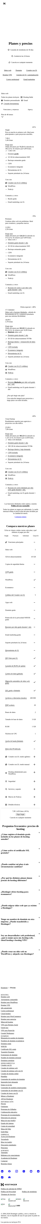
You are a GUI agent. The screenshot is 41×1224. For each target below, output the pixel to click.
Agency (30, 109)
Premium (15, 536)
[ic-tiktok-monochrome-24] (2, 1177)
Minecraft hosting (7, 1022)
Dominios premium (7, 1060)
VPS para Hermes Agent (9, 1025)
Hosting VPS (5, 1005)
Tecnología (5, 1139)
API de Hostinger (7, 1099)
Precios (3, 1104)
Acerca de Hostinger (8, 1136)
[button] (20, 836)
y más (18, 1205)
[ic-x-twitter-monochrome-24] (24, 1171)
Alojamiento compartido (9, 1000)
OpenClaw (4, 1028)
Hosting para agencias (8, 1019)
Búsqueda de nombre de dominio (12, 1038)
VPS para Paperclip (7, 1030)
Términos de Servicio (8, 1194)
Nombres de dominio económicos (12, 1041)
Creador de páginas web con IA (12, 1071)
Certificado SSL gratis (8, 1049)
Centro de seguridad (8, 1126)
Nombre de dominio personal (11, 1058)
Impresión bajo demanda (9, 1082)
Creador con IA (6, 1065)
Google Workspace (7, 1033)
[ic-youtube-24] (31, 1171)
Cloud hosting (6, 1014)
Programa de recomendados (10, 1115)
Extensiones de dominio (9, 1055)
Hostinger (4, 988)
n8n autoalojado (6, 1008)
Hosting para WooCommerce (11, 1016)
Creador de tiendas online (9, 1074)
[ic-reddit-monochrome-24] (38, 1171)
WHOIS (4, 1046)
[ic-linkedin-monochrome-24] (2, 1171)
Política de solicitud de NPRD (11, 1189)
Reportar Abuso (6, 1164)
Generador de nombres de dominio (13, 1079)
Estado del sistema (7, 1123)
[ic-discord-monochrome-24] (9, 1177)
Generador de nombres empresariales (13, 1088)
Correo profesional (7, 1011)
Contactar (4, 1161)
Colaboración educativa (9, 1112)
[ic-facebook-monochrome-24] (9, 1171)
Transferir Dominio (7, 1052)
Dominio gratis (6, 1044)
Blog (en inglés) (6, 1142)
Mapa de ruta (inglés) (8, 1120)
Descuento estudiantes (8, 1145)
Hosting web (5, 997)
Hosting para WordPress (9, 1002)
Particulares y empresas (11, 109)
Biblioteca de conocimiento (10, 1155)
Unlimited (26, 536)
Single (6, 536)
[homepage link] (5, 4)
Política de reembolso (29, 1192)
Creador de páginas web (9, 1068)
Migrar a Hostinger (7, 1096)
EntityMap (4, 1132)
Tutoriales (4, 1152)
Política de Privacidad (8, 1192)
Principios (4, 1148)
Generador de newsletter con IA (12, 1090)
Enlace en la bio (6, 1085)
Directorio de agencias (8, 1118)
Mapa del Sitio (6, 1129)
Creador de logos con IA (9, 1093)
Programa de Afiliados (8, 1109)
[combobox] (20, 116)
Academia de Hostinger (9, 1158)
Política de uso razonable (20, 506)
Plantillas (4, 1076)
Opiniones (4, 1106)
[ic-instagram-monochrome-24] (16, 1171)
